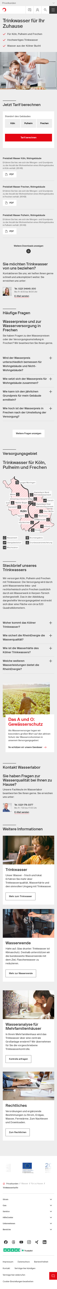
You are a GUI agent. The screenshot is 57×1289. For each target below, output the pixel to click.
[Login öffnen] (37, 10)
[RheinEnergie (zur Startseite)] (4, 9)
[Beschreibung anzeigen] (50, 358)
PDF (11, 174)
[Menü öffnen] (53, 10)
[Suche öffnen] (45, 10)
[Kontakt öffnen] (29, 10)
